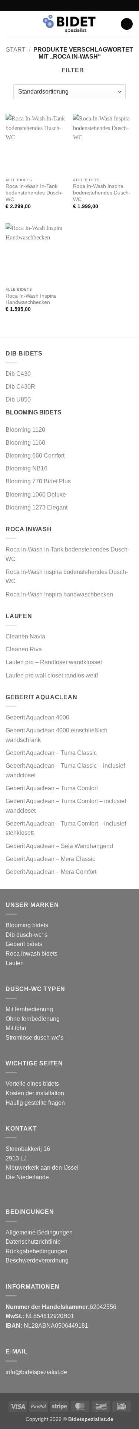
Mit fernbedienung (29, 1009)
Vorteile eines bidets (32, 1083)
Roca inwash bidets (31, 953)
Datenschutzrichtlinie (33, 1242)
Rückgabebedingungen (36, 1251)
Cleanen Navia (25, 636)
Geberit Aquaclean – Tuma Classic (51, 753)
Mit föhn (16, 1028)
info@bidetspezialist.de (36, 1372)
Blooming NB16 (26, 468)
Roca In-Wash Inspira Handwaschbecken (31, 299)
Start (16, 49)
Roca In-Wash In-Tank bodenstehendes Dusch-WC (34, 192)
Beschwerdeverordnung (37, 1260)
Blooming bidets (27, 925)
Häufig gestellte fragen (35, 1103)
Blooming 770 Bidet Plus (38, 481)
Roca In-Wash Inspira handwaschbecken (59, 594)
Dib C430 (18, 374)
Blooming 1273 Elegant (36, 507)
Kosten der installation (35, 1093)
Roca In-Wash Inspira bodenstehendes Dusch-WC (101, 192)
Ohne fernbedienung (33, 1019)
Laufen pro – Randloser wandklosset (54, 662)
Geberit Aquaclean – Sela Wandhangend (59, 846)
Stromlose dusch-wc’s (34, 1037)
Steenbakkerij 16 (28, 1149)
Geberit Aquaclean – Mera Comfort (51, 872)
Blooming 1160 (25, 442)
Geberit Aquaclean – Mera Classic (50, 859)
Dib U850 (18, 399)
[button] (10, 24)
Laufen (15, 963)
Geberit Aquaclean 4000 (37, 717)
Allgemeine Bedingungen (39, 1232)
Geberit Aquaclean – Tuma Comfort (52, 788)
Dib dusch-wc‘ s (26, 935)
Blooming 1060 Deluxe (36, 494)
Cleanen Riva (24, 649)
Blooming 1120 (25, 430)
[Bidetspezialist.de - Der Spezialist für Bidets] (69, 24)
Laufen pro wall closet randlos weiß (52, 675)
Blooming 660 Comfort (35, 455)
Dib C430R (20, 386)
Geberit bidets (24, 944)
